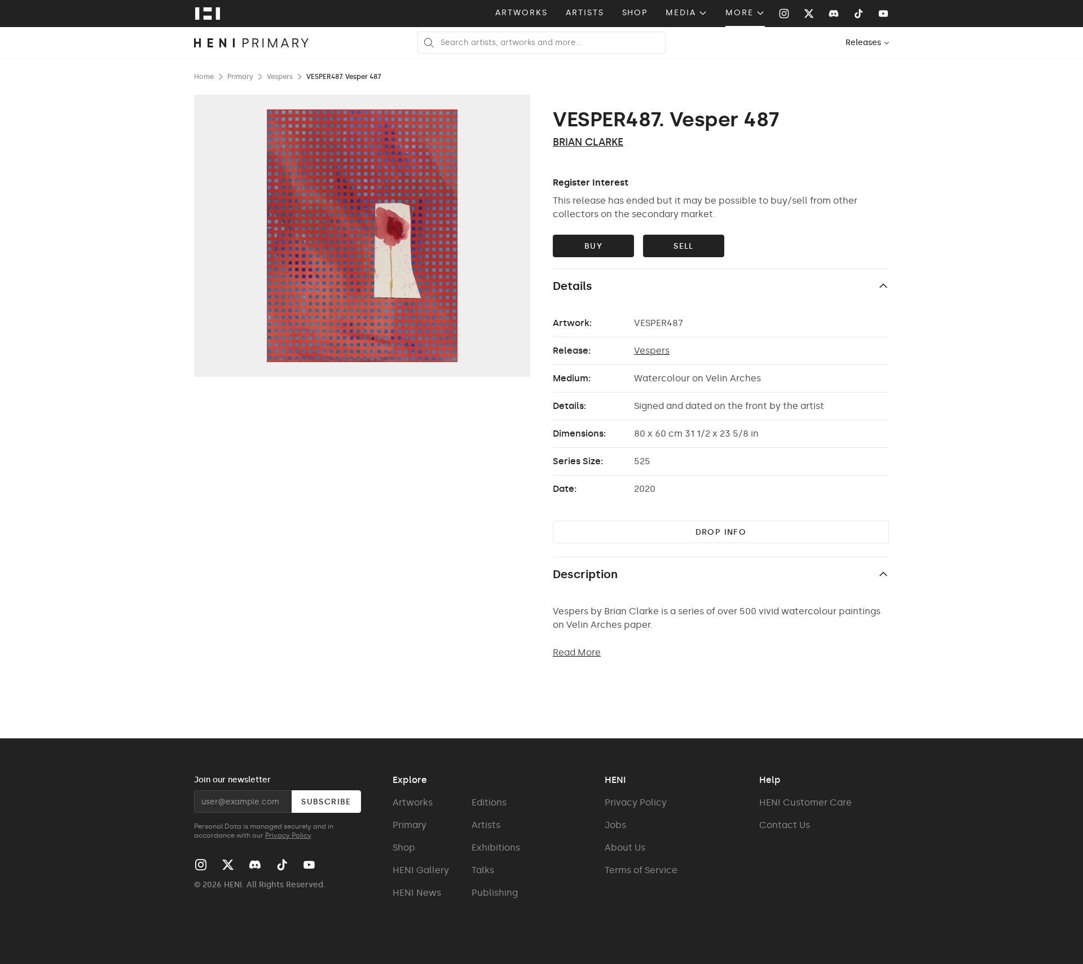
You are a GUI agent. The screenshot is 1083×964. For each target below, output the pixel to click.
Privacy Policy (288, 835)
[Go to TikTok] (858, 13)
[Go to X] (809, 13)
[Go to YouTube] (883, 13)
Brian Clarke (588, 142)
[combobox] (868, 42)
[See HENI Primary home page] (251, 43)
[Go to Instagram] (784, 13)
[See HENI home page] (207, 13)
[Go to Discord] (833, 13)
